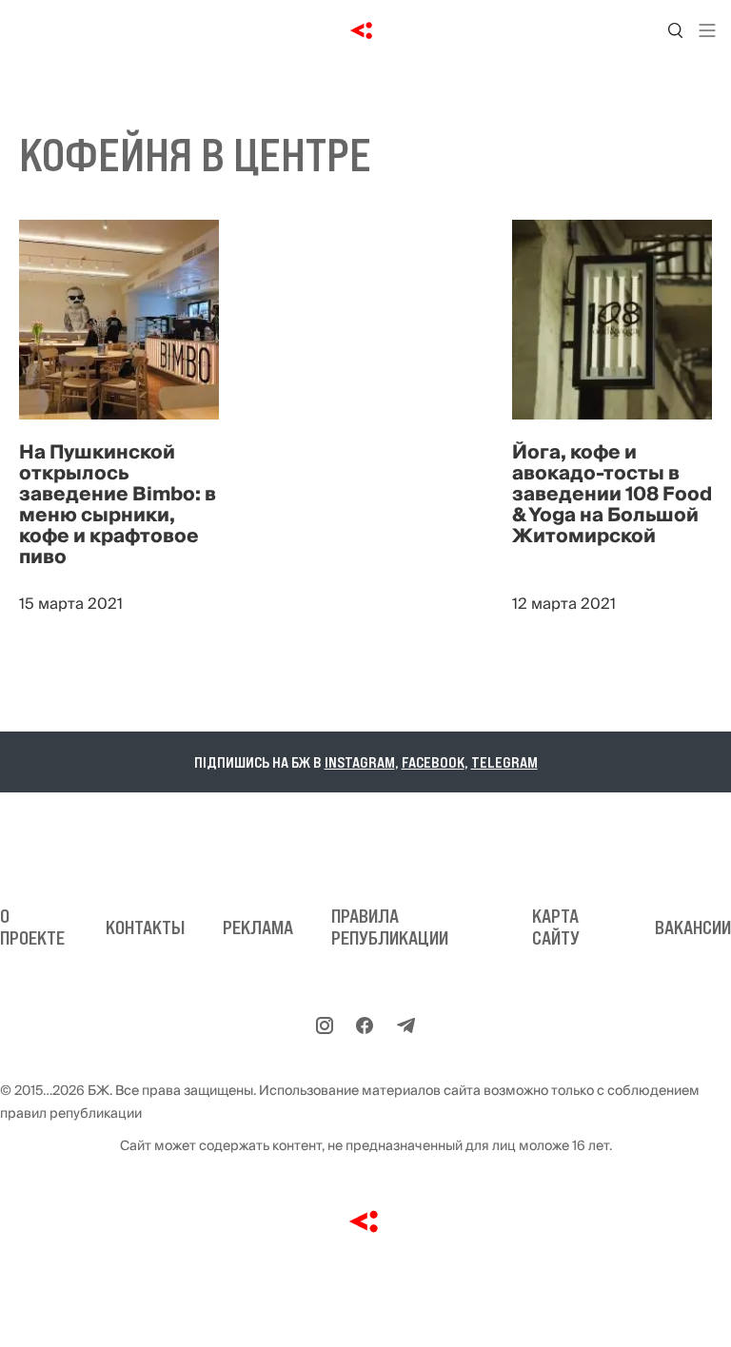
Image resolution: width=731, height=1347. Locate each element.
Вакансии (693, 927)
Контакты (145, 927)
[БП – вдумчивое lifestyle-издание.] (366, 30)
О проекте (32, 927)
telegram (504, 762)
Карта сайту (556, 927)
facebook (433, 762)
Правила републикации (389, 927)
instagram (360, 762)
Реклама (258, 927)
